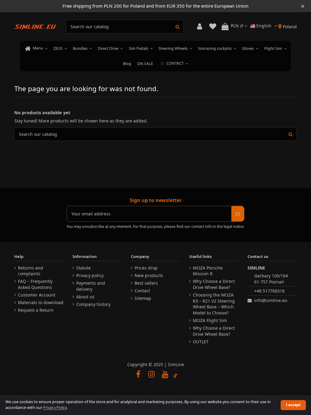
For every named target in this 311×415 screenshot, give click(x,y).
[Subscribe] (237, 213)
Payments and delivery (90, 286)
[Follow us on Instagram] (151, 374)
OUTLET (201, 342)
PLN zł (237, 26)
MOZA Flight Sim (210, 320)
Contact (142, 290)
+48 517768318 (269, 291)
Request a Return (35, 310)
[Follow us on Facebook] (138, 374)
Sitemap (143, 298)
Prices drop (146, 268)
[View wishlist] (212, 26)
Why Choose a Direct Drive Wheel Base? (214, 284)
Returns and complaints (30, 271)
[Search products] (177, 26)
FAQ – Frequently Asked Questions (35, 284)
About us (85, 297)
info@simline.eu (270, 300)
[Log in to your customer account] (199, 26)
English (264, 26)
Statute (83, 268)
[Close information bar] (302, 6)
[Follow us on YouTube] (165, 374)
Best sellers (146, 283)
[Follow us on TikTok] (175, 374)
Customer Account (36, 295)
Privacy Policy (55, 407)
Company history (93, 304)
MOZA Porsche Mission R (208, 271)
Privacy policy (90, 275)
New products (149, 275)
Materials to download (40, 302)
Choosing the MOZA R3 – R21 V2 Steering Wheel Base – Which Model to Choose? (214, 304)
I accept (293, 404)
